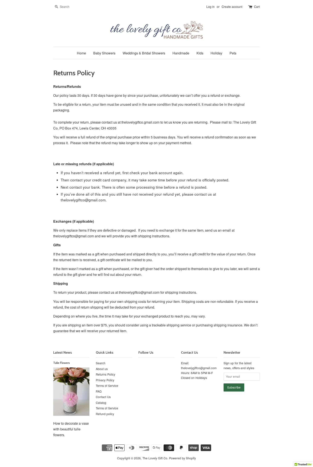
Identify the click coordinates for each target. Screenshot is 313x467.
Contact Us (103, 397)
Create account (232, 6)
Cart (257, 6)
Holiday (216, 53)
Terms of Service (107, 385)
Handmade (180, 53)
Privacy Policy (105, 380)
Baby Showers (104, 53)
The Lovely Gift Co (154, 458)
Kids (200, 53)
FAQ (99, 391)
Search (100, 363)
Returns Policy (105, 374)
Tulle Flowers (61, 362)
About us (102, 369)
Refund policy (105, 414)
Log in (210, 6)
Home (81, 53)
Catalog (101, 402)
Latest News (62, 352)
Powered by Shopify (182, 458)
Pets (233, 53)
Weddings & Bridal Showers (144, 53)
